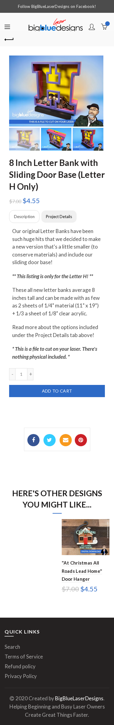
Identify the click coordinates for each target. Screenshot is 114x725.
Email (66, 440)
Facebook (33, 440)
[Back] (9, 39)
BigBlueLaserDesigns (79, 698)
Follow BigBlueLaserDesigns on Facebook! (57, 6)
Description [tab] (24, 216)
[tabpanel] (57, 294)
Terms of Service (24, 656)
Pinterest (81, 440)
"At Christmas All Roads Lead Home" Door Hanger (82, 571)
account (91, 26)
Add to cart (57, 390)
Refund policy (20, 666)
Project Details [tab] (59, 216)
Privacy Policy (21, 676)
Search (12, 647)
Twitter (49, 440)
